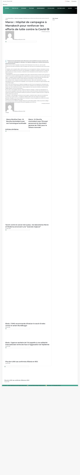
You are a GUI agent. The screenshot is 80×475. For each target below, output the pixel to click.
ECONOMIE (23, 8)
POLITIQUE (31, 8)
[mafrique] (5, 4)
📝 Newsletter (73, 1)
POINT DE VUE (15, 8)
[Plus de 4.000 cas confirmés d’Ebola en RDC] (17, 347)
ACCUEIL (7, 8)
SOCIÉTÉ (70, 8)
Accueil (6, 18)
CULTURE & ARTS (61, 8)
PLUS (76, 8)
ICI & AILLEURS (50, 8)
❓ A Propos (67, 1)
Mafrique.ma (16, 39)
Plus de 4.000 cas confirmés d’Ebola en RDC (21, 361)
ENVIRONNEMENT (41, 8)
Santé (10, 18)
